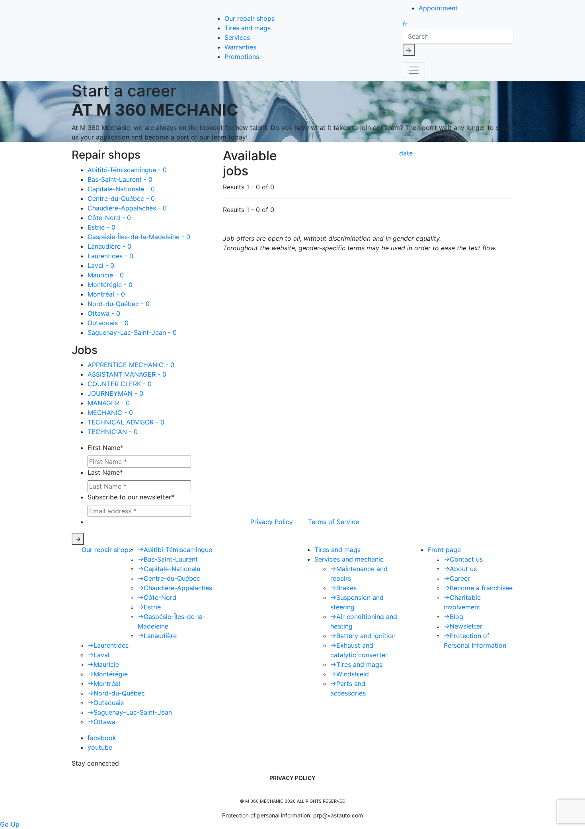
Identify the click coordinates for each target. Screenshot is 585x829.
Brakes (343, 588)
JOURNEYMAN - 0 (115, 393)
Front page (444, 550)
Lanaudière (157, 636)
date (406, 153)
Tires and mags (247, 28)
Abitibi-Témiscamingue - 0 (127, 170)
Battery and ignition (363, 636)
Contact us (463, 559)
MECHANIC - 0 (110, 412)
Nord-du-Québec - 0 (119, 304)
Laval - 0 (101, 265)
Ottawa (101, 722)
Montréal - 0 (106, 294)
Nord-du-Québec (116, 693)
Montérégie (108, 674)
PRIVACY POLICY (292, 777)
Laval (98, 655)
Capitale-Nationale (169, 569)
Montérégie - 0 (110, 285)
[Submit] (409, 50)
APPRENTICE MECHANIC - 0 (131, 365)
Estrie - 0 (101, 227)
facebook (102, 738)
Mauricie (103, 664)
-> (78, 539)
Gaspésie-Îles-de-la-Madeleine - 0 (139, 237)
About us (460, 569)
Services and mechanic (349, 559)
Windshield (349, 674)
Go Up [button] (10, 824)
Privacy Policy (271, 522)
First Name (105, 448)
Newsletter (463, 626)
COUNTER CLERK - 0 (120, 384)
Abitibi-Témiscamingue (175, 550)
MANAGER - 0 (109, 403)
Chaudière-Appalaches (175, 588)
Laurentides (108, 645)
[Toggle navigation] (414, 70)
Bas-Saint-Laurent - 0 (120, 179)
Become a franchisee (478, 588)
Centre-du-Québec (169, 578)
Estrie (149, 607)
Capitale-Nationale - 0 (121, 189)
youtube (100, 747)
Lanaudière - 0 (109, 246)
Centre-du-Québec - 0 (121, 198)
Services (237, 37)
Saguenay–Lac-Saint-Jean (130, 712)
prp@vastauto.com (338, 815)
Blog (453, 617)
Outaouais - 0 (108, 323)
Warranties (240, 47)
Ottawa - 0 (104, 313)
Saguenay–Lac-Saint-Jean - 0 (132, 332)
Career (457, 578)
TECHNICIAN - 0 (113, 432)
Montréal (104, 684)
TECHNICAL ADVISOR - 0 (126, 422)
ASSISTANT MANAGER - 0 (127, 374)
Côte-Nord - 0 (109, 218)
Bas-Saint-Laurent (168, 559)
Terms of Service (333, 522)
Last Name (105, 472)
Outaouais (106, 703)
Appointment (438, 8)
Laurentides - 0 (110, 256)
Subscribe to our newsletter (131, 497)
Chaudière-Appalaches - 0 (127, 208)
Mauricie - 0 (106, 275)
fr (405, 24)
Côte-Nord (157, 597)
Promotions (241, 57)
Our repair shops (249, 18)
